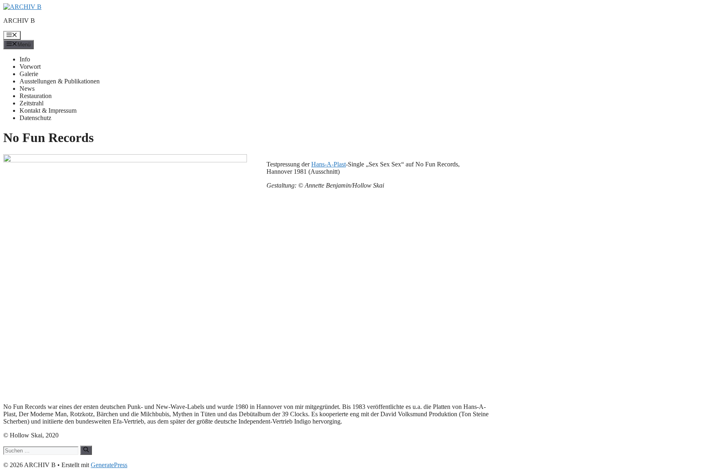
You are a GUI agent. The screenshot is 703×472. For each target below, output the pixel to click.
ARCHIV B (19, 20)
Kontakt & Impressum (48, 110)
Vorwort (30, 66)
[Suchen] (86, 450)
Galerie (29, 73)
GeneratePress (109, 464)
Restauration (36, 95)
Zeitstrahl (32, 103)
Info (25, 59)
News (27, 88)
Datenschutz (35, 117)
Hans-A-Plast (328, 164)
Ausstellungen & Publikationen (60, 81)
